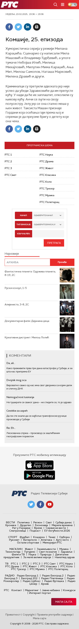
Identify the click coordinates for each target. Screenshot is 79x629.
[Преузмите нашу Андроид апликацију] (39, 475)
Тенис (52, 537)
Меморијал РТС (52, 542)
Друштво (25, 525)
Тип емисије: (24, 224)
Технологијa (12, 551)
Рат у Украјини (21, 528)
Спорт (12, 537)
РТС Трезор (47, 188)
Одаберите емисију (44, 224)
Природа (45, 554)
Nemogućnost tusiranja (20, 397)
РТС (6, 590)
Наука (32, 554)
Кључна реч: (23, 233)
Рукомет (14, 539)
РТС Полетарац (49, 202)
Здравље (66, 551)
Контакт (16, 590)
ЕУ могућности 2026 (57, 530)
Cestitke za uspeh (17, 410)
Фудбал (24, 537)
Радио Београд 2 (53, 575)
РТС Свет (10, 175)
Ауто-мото (62, 539)
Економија (41, 525)
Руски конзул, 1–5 (16, 288)
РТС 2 (8, 161)
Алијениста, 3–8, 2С (17, 304)
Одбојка (64, 537)
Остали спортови (28, 542)
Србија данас (63, 522)
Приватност (13, 614)
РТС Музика (47, 195)
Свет (49, 522)
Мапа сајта (63, 601)
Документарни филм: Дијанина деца (27, 321)
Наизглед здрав (65, 557)
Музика (64, 549)
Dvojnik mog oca (16, 380)
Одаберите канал (43, 215)
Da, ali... (10, 363)
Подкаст (35, 530)
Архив (45, 583)
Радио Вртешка (54, 581)
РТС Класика (48, 175)
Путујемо (29, 551)
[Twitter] (18, 27)
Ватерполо (30, 539)
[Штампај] (36, 27)
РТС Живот (46, 168)
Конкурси (69, 590)
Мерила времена (62, 525)
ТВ (6, 563)
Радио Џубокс (32, 581)
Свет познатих (48, 551)
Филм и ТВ (18, 554)
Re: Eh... (11, 428)
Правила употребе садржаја (54, 614)
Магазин (15, 549)
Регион (37, 522)
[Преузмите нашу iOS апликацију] (39, 465)
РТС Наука (46, 154)
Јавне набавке (51, 590)
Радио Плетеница (52, 578)
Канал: (23, 215)
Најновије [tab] (12, 254)
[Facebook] (9, 27)
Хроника (10, 525)
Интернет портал (40, 593)
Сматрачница (17, 530)
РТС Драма (46, 161)
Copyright (29, 614)
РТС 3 (8, 168)
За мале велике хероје (37, 557)
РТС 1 (8, 154)
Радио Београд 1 (27, 575)
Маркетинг (32, 590)
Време (38, 528)
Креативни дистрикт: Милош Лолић (27, 337)
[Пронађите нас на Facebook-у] (40, 504)
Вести (10, 522)
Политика (23, 522)
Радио (10, 575)
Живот (29, 549)
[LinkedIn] (27, 27)
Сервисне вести (56, 528)
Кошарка (39, 537)
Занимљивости (46, 549)
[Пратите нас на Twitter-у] (31, 504)
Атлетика (46, 539)
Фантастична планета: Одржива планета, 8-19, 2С (30, 273)
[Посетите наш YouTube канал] (49, 504)
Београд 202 (29, 578)
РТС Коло (46, 181)
